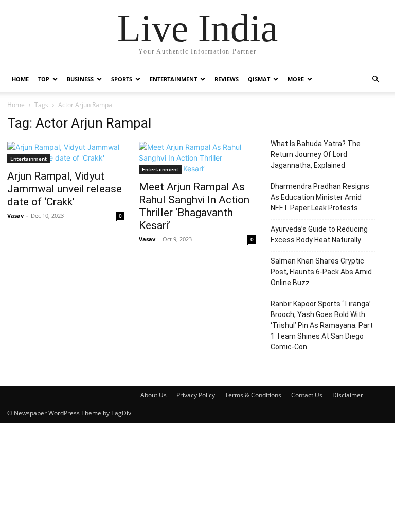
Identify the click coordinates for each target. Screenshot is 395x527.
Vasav (15, 215)
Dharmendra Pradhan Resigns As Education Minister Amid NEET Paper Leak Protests (320, 197)
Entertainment (173, 79)
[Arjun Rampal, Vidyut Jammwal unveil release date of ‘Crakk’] (65, 152)
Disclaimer (347, 395)
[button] (375, 79)
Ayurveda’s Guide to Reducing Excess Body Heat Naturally (319, 234)
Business (80, 79)
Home (20, 79)
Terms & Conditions (253, 395)
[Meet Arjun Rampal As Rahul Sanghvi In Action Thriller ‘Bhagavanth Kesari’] (197, 158)
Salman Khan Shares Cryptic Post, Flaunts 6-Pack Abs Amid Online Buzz (321, 272)
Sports (121, 79)
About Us (153, 395)
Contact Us (306, 395)
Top (43, 79)
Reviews (226, 79)
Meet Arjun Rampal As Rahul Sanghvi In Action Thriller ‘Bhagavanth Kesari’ (194, 206)
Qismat (259, 79)
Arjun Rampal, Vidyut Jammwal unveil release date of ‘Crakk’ (64, 189)
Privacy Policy (195, 395)
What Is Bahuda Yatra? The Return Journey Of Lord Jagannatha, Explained (316, 154)
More (296, 79)
